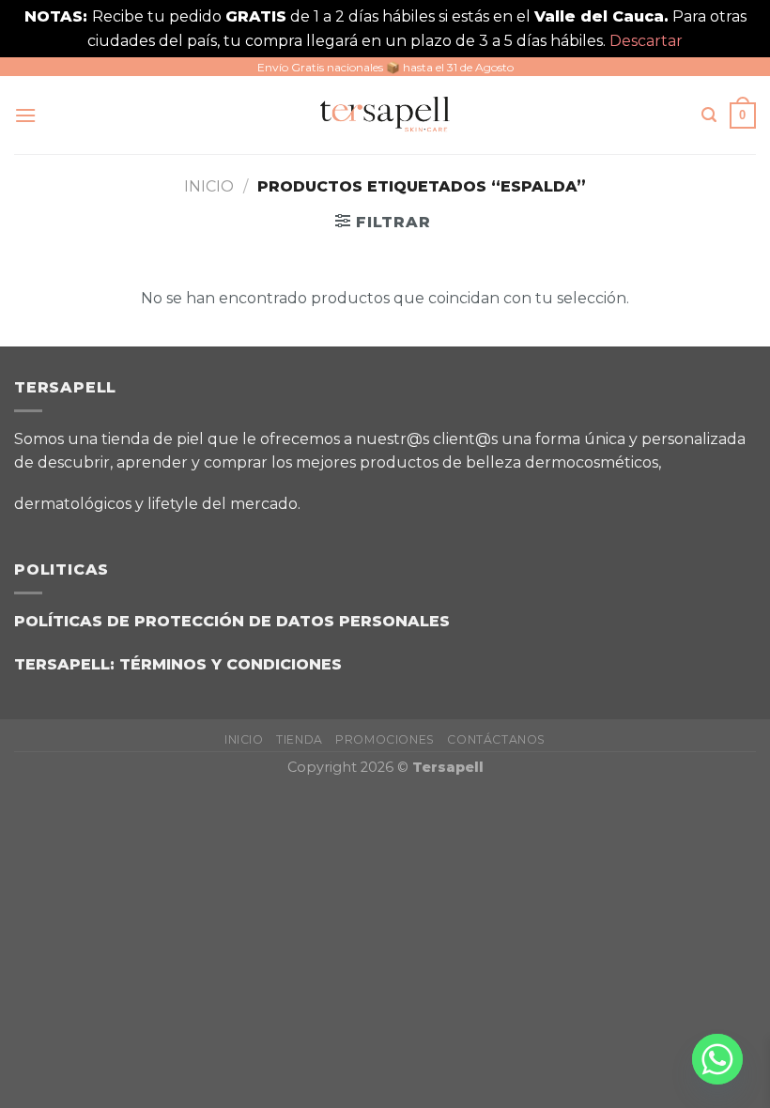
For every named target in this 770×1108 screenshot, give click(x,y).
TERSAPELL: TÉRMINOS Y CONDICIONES (178, 664)
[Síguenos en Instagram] (374, 496)
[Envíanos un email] (421, 496)
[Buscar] (708, 115)
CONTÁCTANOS (496, 739)
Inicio (209, 186)
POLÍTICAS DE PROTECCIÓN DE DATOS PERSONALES (232, 621)
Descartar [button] (646, 41)
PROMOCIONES (385, 739)
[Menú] (25, 115)
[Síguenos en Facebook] (327, 496)
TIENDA (299, 739)
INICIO (244, 739)
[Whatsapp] (717, 1059)
